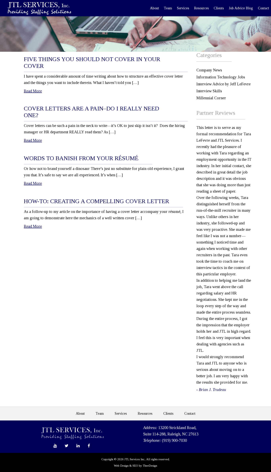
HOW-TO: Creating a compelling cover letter (96, 201)
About (154, 8)
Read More (33, 91)
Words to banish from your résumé (81, 158)
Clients (219, 8)
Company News (209, 70)
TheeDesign (150, 465)
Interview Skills (209, 91)
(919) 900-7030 (174, 440)
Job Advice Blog (241, 8)
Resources (201, 8)
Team (168, 8)
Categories (209, 55)
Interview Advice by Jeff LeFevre (223, 84)
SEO (135, 465)
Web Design (121, 465)
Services (183, 8)
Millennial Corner (211, 98)
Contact (263, 8)
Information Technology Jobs (220, 77)
